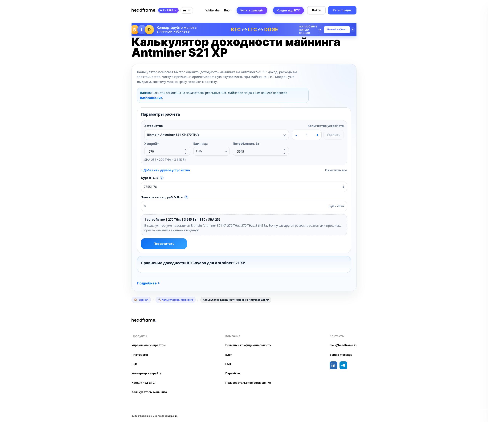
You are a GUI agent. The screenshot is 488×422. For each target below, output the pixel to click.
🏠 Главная (141, 299)
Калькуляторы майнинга (149, 392)
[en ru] (187, 10)
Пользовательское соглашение (248, 382)
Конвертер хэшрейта (146, 373)
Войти (316, 10)
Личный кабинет (337, 29)
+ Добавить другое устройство (165, 170)
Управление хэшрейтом (148, 345)
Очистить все (336, 170)
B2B (134, 364)
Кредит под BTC (288, 10)
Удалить (333, 135)
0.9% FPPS (166, 10)
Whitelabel (212, 10)
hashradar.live (151, 98)
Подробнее (147, 283)
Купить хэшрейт (251, 10)
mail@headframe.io (343, 345)
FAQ (228, 364)
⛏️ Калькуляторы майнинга (175, 299)
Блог (227, 10)
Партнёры (232, 373)
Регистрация (342, 10)
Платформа (140, 354)
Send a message (341, 354)
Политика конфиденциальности (248, 345)
